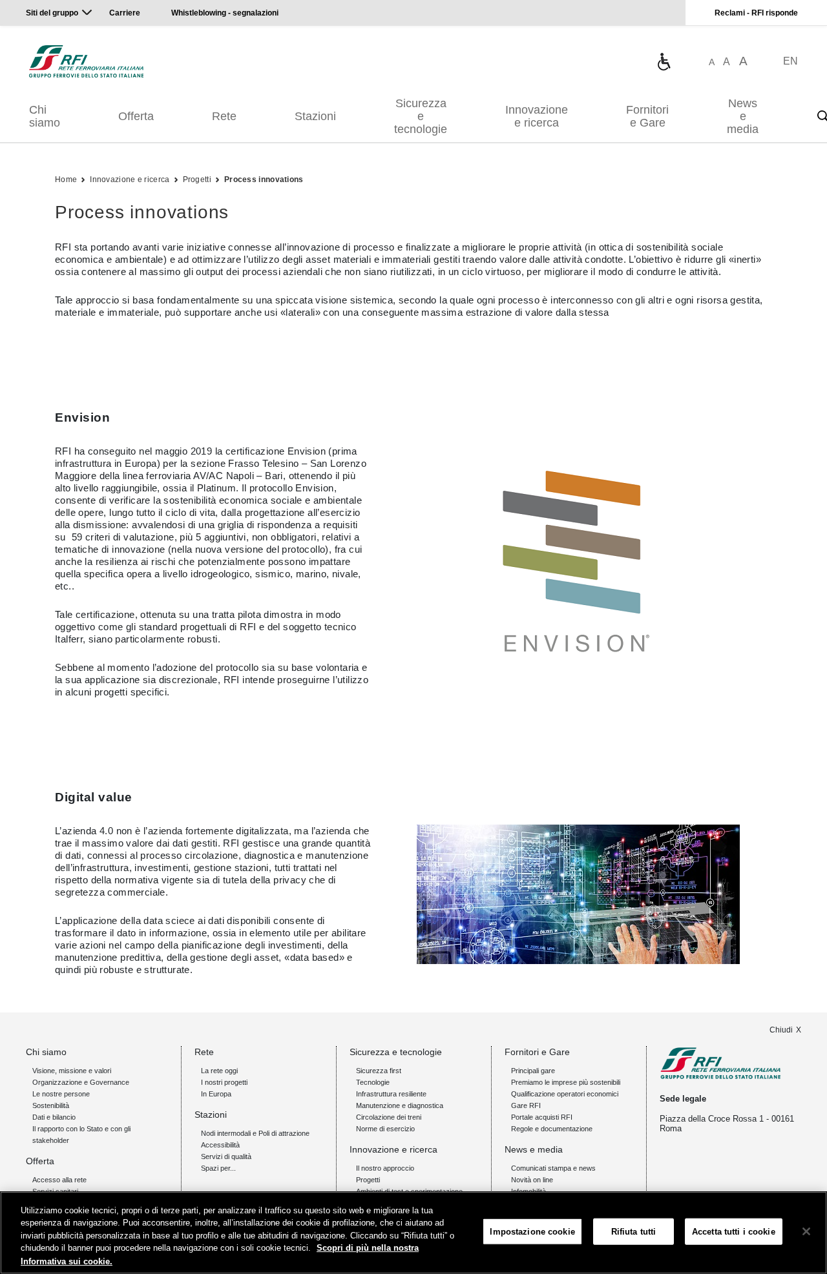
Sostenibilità (50, 1105)
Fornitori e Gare (647, 116)
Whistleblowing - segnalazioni (224, 12)
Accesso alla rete (59, 1180)
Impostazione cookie (532, 1232)
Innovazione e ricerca (536, 116)
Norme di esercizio (385, 1129)
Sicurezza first (378, 1070)
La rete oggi (219, 1070)
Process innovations (264, 179)
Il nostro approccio (385, 1168)
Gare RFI (526, 1105)
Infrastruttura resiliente (391, 1094)
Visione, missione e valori (71, 1070)
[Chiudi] (806, 1231)
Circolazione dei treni (388, 1117)
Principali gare (533, 1070)
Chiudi (781, 1029)
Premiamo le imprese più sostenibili (565, 1082)
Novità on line (532, 1180)
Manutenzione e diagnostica (399, 1105)
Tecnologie (373, 1082)
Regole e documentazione (551, 1129)
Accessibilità (220, 1145)
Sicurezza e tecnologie (420, 116)
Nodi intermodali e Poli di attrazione (255, 1133)
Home (66, 179)
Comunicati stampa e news (553, 1168)
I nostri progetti (224, 1082)
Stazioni (315, 116)
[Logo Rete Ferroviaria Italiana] (86, 61)
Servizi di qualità (226, 1156)
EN (790, 61)
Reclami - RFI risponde (756, 12)
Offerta (136, 116)
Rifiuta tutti (633, 1232)
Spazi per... (218, 1168)
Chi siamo (44, 116)
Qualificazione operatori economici (564, 1094)
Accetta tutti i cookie (733, 1232)
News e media (743, 116)
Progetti (197, 179)
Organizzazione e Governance (80, 1082)
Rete (224, 116)
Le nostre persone (61, 1094)
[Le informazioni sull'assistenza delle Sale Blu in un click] (663, 61)
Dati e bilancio (54, 1117)
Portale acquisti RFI (541, 1117)
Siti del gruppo (52, 12)
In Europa (216, 1094)
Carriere (124, 12)
